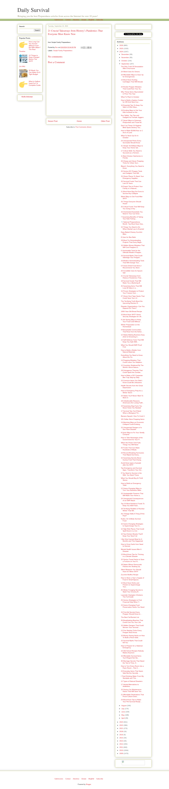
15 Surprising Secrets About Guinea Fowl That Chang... (131, 459)
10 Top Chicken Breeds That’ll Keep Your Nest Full (132, 535)
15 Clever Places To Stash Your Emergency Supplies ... (132, 177)
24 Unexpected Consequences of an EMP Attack (132, 499)
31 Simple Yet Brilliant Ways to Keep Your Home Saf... (132, 147)
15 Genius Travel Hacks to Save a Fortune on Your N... (132, 560)
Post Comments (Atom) (83, 127)
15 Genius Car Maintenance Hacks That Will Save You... (132, 690)
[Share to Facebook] (88, 47)
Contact (68, 20)
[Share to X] (86, 47)
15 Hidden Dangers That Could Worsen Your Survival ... (132, 626)
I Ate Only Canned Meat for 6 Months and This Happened (132, 540)
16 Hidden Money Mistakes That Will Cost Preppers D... (133, 246)
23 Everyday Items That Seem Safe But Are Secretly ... (132, 672)
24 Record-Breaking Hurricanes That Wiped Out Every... (132, 454)
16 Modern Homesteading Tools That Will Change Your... (132, 262)
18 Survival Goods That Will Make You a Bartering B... (131, 282)
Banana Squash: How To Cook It (133, 416)
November (125, 57)
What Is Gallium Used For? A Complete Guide (35, 83)
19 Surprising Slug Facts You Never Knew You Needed (131, 407)
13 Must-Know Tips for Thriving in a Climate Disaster (132, 555)
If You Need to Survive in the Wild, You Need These (131, 474)
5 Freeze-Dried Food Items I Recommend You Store (131, 267)
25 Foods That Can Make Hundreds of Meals (130, 449)
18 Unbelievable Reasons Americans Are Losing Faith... (132, 402)
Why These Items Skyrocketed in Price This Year (132, 93)
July (123, 709)
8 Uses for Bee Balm (128, 237)
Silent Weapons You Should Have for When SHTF (131, 570)
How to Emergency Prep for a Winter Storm (131, 392)
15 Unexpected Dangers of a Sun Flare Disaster (131, 428)
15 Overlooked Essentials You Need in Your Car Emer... (132, 213)
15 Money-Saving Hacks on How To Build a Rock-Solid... (133, 636)
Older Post (105, 121)
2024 (121, 52)
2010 (121, 750)
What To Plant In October (130, 97)
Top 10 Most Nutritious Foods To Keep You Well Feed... (133, 504)
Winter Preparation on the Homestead (130, 326)
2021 (121, 728)
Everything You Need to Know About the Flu (132, 356)
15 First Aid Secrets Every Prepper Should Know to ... (131, 613)
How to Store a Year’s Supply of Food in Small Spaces (132, 579)
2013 (121, 741)
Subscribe (99, 20)
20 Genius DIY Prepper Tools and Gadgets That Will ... (131, 172)
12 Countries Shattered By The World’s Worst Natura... (132, 366)
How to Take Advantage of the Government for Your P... (132, 438)
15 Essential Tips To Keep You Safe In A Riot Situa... (132, 106)
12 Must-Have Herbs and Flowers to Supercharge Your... (130, 585)
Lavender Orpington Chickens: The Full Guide (132, 596)
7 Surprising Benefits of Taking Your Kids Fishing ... (132, 218)
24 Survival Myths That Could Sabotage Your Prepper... (131, 256)
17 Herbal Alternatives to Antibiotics (130, 685)
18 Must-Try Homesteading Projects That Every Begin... (132, 241)
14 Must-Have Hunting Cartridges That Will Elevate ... (132, 82)
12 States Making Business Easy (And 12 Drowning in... (133, 336)
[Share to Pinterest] (90, 47)
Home (79, 121)
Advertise (76, 20)
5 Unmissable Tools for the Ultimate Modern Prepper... (131, 251)
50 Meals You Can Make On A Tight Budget (34, 72)
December (125, 54)
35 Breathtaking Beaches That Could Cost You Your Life (132, 621)
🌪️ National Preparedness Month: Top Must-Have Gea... (132, 223)
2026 (121, 45)
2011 (121, 747)
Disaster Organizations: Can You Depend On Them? (133, 307)
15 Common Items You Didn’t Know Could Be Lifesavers (131, 381)
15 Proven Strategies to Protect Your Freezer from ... (132, 292)
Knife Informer (27, 97)
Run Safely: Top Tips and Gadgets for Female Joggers (132, 116)
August (124, 705)
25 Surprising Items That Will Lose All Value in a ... (131, 287)
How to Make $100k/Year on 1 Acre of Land (132, 131)
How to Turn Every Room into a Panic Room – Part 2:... (132, 667)
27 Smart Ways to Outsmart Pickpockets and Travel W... (132, 121)
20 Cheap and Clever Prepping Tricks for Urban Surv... (132, 162)
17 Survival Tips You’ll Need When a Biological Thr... (131, 412)
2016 (121, 735)
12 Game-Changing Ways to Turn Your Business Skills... (131, 489)
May (123, 715)
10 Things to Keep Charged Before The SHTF (34, 58)
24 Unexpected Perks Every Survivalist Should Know (131, 142)
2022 (121, 725)
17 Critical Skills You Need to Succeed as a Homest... (131, 152)
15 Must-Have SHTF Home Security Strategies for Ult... (132, 315)
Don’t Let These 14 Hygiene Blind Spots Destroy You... (131, 126)
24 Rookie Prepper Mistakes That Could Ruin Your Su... (131, 88)
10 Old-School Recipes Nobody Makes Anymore (132, 652)
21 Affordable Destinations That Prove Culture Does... (132, 695)
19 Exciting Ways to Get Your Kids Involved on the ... (131, 111)
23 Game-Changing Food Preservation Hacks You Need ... (132, 607)
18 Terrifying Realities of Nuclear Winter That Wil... (133, 510)
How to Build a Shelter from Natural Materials (131, 351)
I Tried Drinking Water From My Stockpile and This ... (132, 677)
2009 (121, 753)
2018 (121, 731)
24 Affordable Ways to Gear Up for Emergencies (132, 76)
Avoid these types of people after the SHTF (131, 464)
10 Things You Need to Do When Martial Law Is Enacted (132, 228)
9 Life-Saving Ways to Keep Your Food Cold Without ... (131, 320)
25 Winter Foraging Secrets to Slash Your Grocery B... (132, 591)
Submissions (58, 20)
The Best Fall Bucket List (130, 617)
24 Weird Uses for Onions (130, 72)
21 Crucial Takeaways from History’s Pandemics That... (132, 277)
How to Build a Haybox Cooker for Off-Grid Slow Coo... (132, 101)
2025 (121, 48)
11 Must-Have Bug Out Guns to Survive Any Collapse (132, 192)
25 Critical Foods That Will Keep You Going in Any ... (132, 208)
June (123, 712)
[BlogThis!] (84, 47)
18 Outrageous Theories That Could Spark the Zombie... (132, 371)
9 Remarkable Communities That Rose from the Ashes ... (132, 331)
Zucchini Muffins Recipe (129, 575)
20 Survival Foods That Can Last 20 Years (131, 182)
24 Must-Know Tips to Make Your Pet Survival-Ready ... (131, 701)
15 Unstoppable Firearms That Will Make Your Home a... (132, 494)
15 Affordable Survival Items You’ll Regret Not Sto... (131, 657)
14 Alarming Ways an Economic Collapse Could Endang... (132, 423)
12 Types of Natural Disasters (131, 681)
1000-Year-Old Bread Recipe (131, 311)
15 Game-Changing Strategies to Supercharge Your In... (132, 525)
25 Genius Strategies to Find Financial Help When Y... (131, 601)
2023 (121, 722)
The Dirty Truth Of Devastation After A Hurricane (132, 67)
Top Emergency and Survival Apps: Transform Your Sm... (132, 469)
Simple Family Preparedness (62, 50)
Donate (84, 20)
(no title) (22, 66)
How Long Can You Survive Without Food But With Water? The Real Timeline (29, 46)
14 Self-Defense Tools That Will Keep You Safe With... (132, 341)
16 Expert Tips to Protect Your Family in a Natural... (132, 187)
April (123, 718)
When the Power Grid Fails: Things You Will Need (131, 444)
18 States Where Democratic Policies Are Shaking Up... (131, 565)
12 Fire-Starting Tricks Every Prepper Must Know (131, 631)
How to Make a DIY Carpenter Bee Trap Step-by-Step (132, 376)
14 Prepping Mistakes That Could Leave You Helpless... (132, 361)
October (124, 61)
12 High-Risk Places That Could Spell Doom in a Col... (132, 530)
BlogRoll (91, 20)
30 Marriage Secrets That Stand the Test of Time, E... (132, 662)
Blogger (88, 784)
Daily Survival (33, 9)
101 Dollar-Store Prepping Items (132, 419)
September (125, 64)
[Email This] (82, 47)
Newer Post (52, 121)
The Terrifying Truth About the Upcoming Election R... (132, 302)
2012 (121, 744)
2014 (121, 738)
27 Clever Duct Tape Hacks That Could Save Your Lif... (133, 297)
